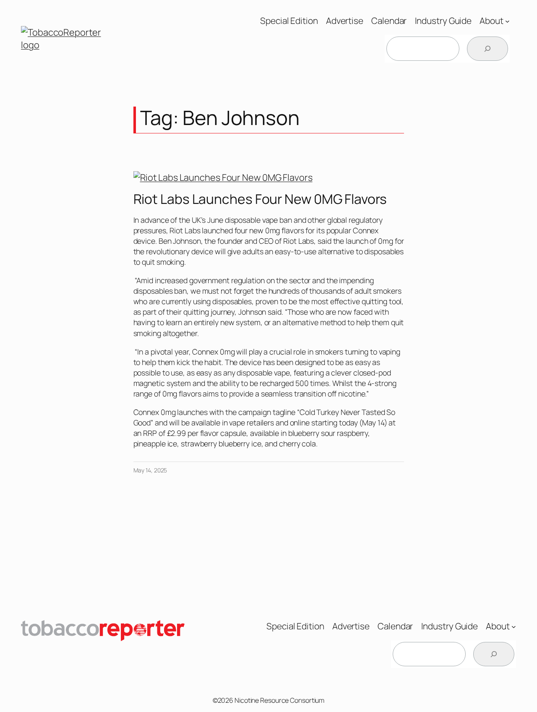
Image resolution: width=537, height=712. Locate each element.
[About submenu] (507, 20)
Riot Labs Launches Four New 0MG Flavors (260, 199)
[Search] (487, 49)
